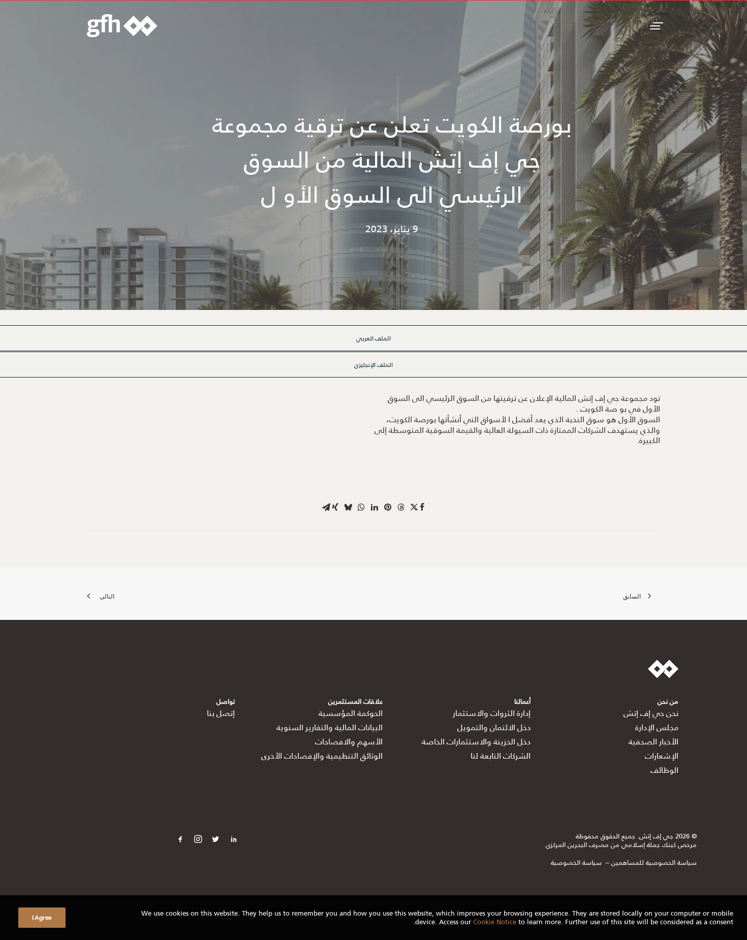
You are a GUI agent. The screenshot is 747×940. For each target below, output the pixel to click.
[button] (655, 26)
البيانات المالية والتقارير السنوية (329, 727)
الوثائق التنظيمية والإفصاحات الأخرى (322, 755)
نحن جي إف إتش (651, 712)
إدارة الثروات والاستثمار (492, 712)
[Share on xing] (335, 507)
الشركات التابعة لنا (501, 755)
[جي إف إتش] (122, 25)
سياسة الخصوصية (576, 862)
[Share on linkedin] (374, 507)
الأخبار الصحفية (653, 741)
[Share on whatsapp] (361, 507)
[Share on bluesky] (348, 507)
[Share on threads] (401, 507)
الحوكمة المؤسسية (351, 712)
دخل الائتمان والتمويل (494, 727)
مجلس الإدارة (656, 727)
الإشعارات (661, 755)
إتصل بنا (221, 712)
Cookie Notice (494, 921)
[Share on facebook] (422, 507)
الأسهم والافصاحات (349, 741)
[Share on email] (326, 507)
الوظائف (664, 769)
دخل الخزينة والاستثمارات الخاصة (476, 741)
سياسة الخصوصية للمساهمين (654, 862)
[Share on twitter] (414, 507)
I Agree (42, 917)
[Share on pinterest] (388, 507)
